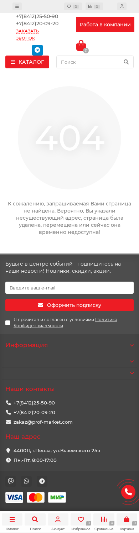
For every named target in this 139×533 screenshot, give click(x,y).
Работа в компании (105, 24)
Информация (26, 345)
